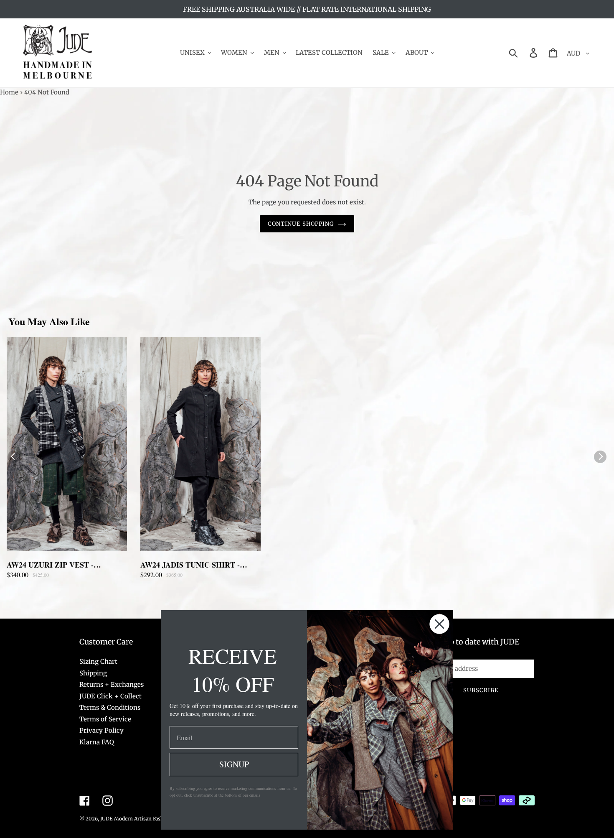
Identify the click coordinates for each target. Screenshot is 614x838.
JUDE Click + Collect (110, 696)
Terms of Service (105, 719)
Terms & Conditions (109, 707)
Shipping (93, 673)
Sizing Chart (98, 661)
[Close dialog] (439, 624)
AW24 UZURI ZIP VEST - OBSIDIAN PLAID (50, 565)
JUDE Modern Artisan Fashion (136, 818)
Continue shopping (301, 223)
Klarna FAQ (96, 742)
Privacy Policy (101, 730)
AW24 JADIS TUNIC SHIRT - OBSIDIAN (190, 565)
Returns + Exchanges (111, 684)
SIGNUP (234, 764)
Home (9, 92)
